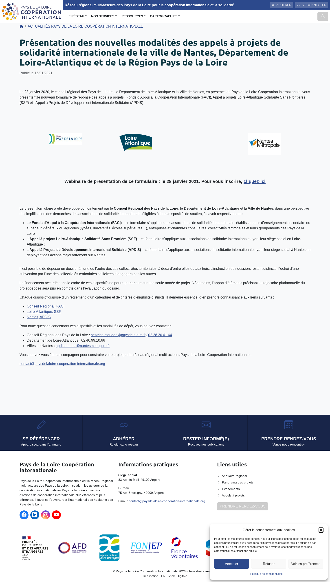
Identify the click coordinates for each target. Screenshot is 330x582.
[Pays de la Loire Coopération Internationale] (31, 11)
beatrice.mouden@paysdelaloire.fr (118, 335)
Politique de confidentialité (266, 573)
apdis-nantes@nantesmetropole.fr (83, 346)
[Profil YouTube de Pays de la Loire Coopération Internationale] (56, 514)
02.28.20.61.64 (160, 335)
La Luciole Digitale (174, 576)
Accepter (231, 564)
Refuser (269, 564)
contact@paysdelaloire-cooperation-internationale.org (62, 364)
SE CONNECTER (314, 5)
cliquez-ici (255, 181)
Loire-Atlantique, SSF (44, 312)
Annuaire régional (234, 476)
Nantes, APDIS (39, 317)
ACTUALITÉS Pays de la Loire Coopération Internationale (85, 26)
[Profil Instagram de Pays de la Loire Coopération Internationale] (45, 514)
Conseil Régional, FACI (45, 306)
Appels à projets (233, 495)
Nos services (102, 16)
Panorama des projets (237, 482)
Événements (231, 489)
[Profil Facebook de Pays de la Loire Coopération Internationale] (24, 514)
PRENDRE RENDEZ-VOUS (243, 506)
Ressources (132, 16)
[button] (321, 530)
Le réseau (75, 16)
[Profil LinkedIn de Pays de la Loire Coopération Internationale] (34, 514)
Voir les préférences (305, 564)
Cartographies (163, 16)
